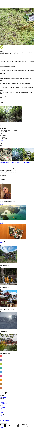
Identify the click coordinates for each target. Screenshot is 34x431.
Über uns (2, 4)
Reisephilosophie (3, 407)
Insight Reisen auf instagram (4, 420)
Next (0, 124)
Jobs (1, 408)
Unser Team (2, 406)
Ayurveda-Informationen (4, 403)
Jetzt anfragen (1, 140)
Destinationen (3, 402)
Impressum (2, 427)
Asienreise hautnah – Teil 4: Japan (4, 162)
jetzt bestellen (1, 242)
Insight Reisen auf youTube (4, 419)
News (2, 411)
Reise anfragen (2, 204)
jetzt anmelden (1, 223)
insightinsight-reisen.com (3, 397)
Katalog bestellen (3, 416)
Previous (1, 123)
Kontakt (2, 5)
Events (2, 412)
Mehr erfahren (1, 266)
